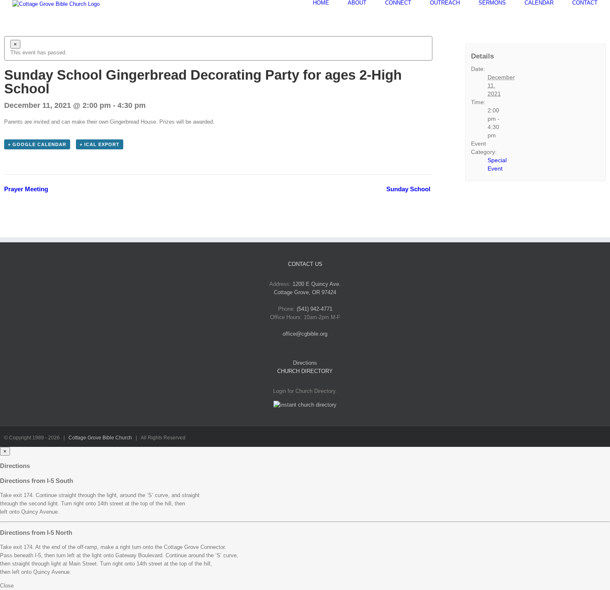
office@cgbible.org (305, 334)
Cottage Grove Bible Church (100, 438)
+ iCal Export (100, 144)
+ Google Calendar (37, 144)
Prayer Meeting (26, 189)
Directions (305, 363)
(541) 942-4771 (314, 309)
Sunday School (408, 189)
